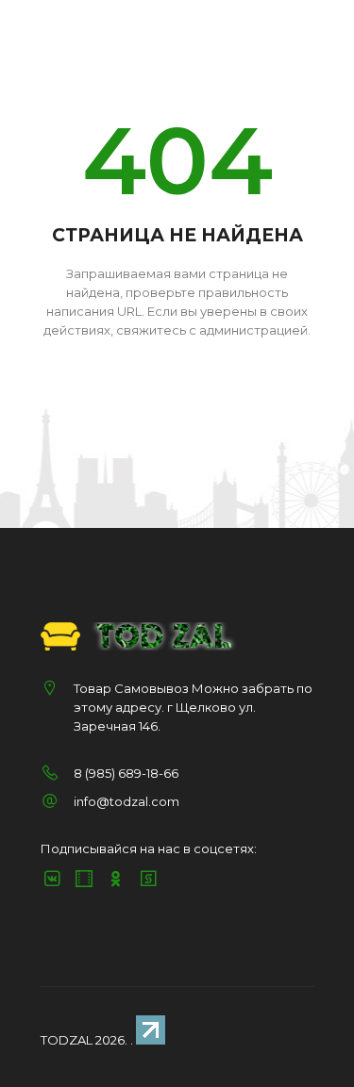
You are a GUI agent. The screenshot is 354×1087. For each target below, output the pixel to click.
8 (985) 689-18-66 (126, 773)
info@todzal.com (126, 801)
